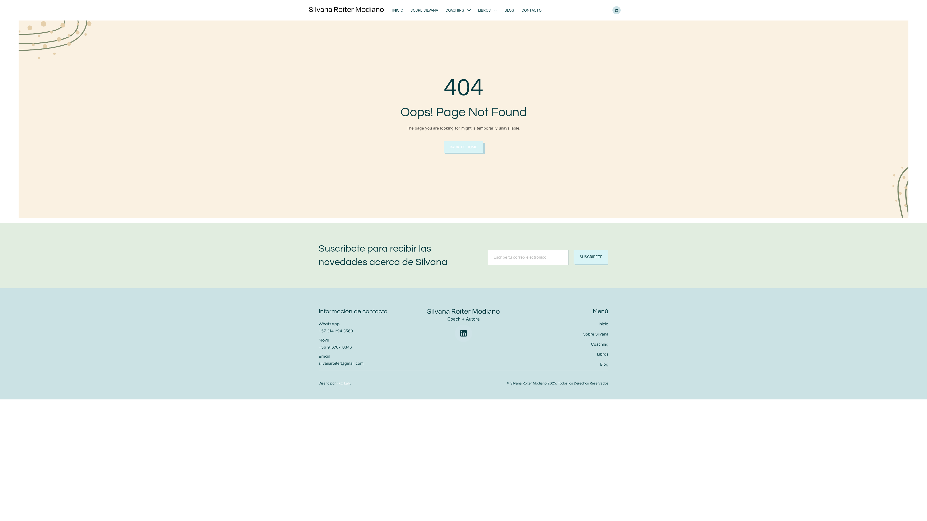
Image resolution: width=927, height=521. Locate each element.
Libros (484, 10)
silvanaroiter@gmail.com (341, 363)
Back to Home (463, 147)
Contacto (531, 10)
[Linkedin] (616, 10)
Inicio (397, 10)
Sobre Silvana (424, 10)
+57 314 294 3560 (336, 331)
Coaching (454, 10)
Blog (509, 10)
